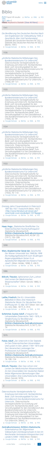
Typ (3, 21)
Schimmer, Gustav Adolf (13, 314)
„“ (20, 59)
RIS (42, 17)
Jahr (8, 21)
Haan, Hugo (7, 226)
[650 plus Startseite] (24, 3)
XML (35, 17)
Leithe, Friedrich (9, 297)
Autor (4, 17)
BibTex (27, 17)
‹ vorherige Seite (25, 444)
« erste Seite (10, 444)
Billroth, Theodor (9, 277)
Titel (3, 19)
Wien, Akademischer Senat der (16, 251)
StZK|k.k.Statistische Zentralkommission (24, 233)
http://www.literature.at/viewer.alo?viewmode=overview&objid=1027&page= (23, 212)
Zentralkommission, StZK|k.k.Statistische (21, 427)
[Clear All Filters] (31, 22)
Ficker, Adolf (7, 341)
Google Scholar (11, 47)
